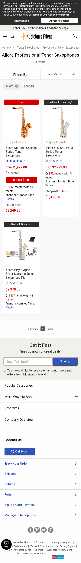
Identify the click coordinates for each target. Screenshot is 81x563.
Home (5, 47)
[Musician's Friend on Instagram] (50, 529)
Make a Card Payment (20, 505)
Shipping (11, 474)
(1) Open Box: (14, 204)
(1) (25, 161)
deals (42, 28)
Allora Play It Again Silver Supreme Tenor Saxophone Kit (20, 273)
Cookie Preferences (58, 14)
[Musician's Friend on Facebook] (30, 529)
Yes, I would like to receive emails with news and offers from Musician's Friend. (39, 372)
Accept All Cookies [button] (59, 20)
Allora (9, 86)
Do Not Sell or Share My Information (27, 542)
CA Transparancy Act (20, 550)
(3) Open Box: (56, 191)
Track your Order (16, 463)
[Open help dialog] (6, 544)
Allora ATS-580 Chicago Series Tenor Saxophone (21, 151)
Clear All (28, 86)
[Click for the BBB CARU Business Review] (58, 557)
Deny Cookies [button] (22, 20)
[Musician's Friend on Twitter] (37, 529)
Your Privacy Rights (65, 546)
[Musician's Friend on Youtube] (43, 529)
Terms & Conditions (41, 546)
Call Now (21, 451)
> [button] (13, 47)
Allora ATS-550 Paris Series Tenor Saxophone (59, 151)
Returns (10, 484)
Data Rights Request (61, 542)
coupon (53, 28)
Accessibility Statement (59, 550)
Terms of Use (40, 14)
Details (10, 198)
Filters (17, 74)
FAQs (8, 494)
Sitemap (39, 550)
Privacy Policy (26, 6)
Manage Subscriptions (20, 515)
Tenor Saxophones (28, 47)
